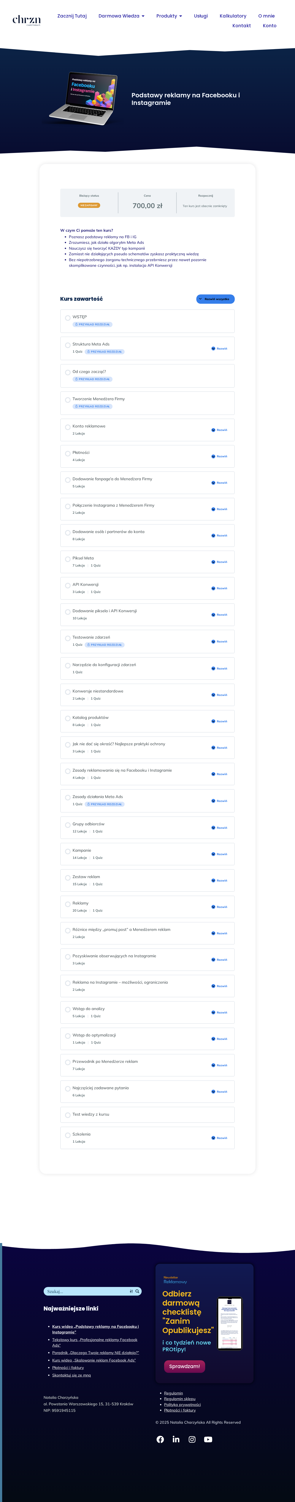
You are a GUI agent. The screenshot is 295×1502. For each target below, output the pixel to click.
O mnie (266, 16)
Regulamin (173, 1393)
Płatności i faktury (68, 1367)
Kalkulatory (233, 16)
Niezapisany (89, 205)
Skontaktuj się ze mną (71, 1375)
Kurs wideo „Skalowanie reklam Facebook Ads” (94, 1360)
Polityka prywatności (182, 1404)
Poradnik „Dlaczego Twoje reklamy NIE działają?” (95, 1352)
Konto (269, 25)
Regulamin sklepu (179, 1398)
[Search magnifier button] (137, 1291)
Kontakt (241, 25)
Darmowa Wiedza (119, 16)
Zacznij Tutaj (72, 16)
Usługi (201, 16)
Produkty (166, 16)
